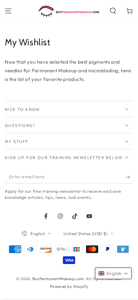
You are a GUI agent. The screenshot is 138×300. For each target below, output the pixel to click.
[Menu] (8, 10)
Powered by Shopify (69, 286)
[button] (113, 10)
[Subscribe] (129, 177)
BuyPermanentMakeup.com (58, 278)
